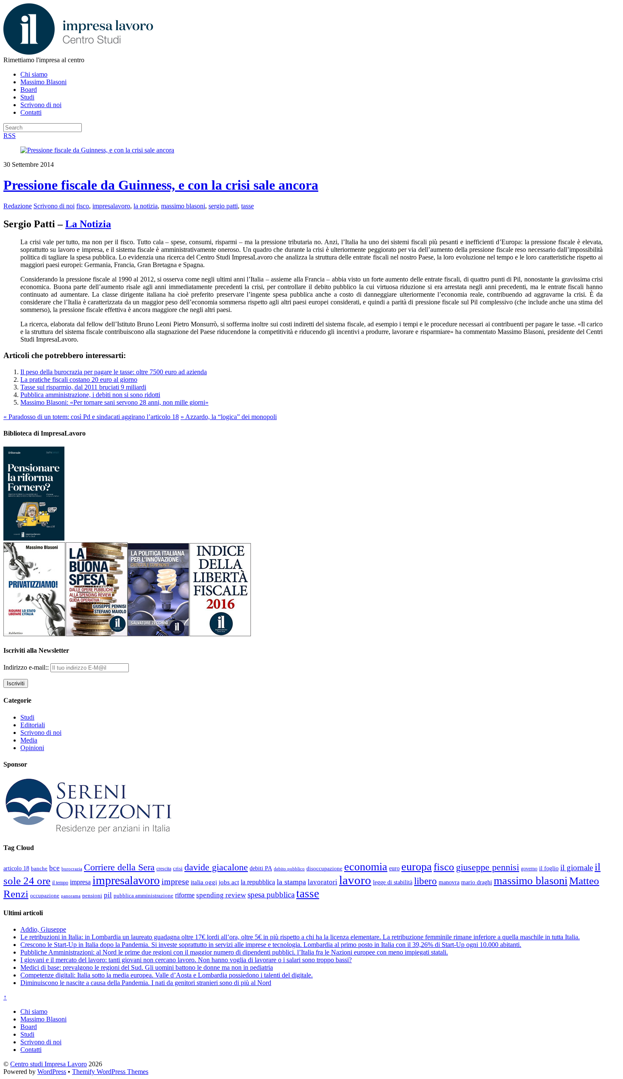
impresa (80, 882)
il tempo (60, 883)
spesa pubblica (271, 894)
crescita (163, 869)
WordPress (51, 1071)
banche (39, 868)
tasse (247, 206)
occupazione (44, 895)
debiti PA (261, 868)
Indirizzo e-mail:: (26, 667)
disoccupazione (324, 868)
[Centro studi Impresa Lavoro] (78, 52)
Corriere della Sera (119, 867)
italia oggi (204, 882)
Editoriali (32, 725)
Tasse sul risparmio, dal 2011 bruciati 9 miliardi (83, 387)
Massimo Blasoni (43, 82)
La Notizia (88, 223)
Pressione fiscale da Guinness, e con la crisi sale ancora (160, 185)
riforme (185, 895)
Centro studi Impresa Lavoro (48, 1064)
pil (108, 895)
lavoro (355, 880)
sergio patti (223, 206)
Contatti (31, 112)
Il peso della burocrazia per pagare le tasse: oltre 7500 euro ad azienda (113, 371)
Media (28, 740)
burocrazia (71, 869)
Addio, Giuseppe (43, 929)
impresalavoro (111, 206)
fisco (82, 206)
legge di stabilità (392, 882)
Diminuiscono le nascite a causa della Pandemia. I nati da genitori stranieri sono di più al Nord (145, 982)
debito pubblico (289, 868)
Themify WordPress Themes (110, 1071)
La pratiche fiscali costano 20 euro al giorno (78, 379)
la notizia (146, 206)
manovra (449, 882)
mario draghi (476, 882)
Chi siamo (33, 74)
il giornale (576, 867)
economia (365, 867)
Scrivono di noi (40, 104)
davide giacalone (216, 867)
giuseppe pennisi (487, 867)
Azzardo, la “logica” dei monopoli (229, 416)
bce (54, 868)
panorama (71, 895)
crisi (178, 868)
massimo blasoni (183, 206)
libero (425, 880)
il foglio (549, 868)
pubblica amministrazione (143, 895)
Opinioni (32, 747)
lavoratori (322, 882)
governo (529, 869)
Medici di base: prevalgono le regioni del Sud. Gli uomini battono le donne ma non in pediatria (146, 967)
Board (28, 89)
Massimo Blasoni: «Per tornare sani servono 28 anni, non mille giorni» (114, 402)
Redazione (17, 206)
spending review (221, 895)
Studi (27, 97)
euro (394, 868)
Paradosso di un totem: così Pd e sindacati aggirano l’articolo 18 (91, 416)
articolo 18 (16, 868)
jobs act (229, 882)
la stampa (291, 882)
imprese (175, 881)
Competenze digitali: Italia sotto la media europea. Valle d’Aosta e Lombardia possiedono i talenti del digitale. (166, 975)
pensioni (92, 896)
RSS (9, 135)
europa (416, 867)
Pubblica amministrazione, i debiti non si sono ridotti (90, 394)
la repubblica (258, 882)
